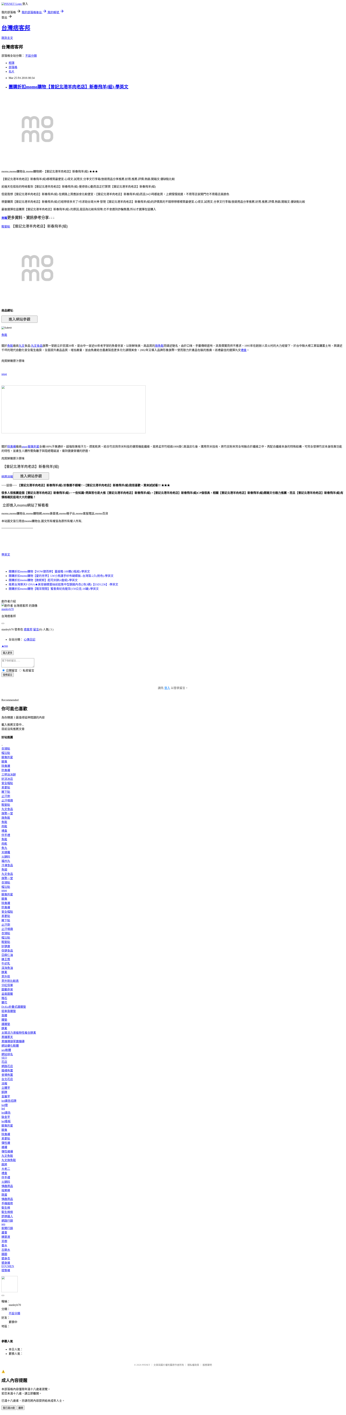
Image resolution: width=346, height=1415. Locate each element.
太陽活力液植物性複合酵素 (18, 1032)
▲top (4, 645)
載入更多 (7, 653)
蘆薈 (4, 1232)
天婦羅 (5, 852)
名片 (11, 71)
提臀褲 (5, 1270)
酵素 (4, 972)
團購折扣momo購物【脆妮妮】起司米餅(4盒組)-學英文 (43, 580)
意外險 (5, 976)
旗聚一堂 (7, 813)
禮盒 (244, 350)
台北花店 (7, 1079)
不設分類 (31, 55)
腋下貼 (5, 791)
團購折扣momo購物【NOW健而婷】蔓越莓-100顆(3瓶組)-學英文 (49, 571)
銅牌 (4, 1092)
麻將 (4, 1164)
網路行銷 (7, 1220)
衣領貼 (5, 748)
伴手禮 (5, 835)
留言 (36, 629)
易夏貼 (5, 787)
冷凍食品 (7, 865)
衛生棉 (5, 1207)
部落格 (13, 67)
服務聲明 (207, 1365)
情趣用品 (7, 1186)
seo (3, 1224)
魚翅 (4, 869)
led (3, 1108)
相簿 (11, 62)
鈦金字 (5, 1116)
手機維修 (7, 1203)
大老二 (5, 1168)
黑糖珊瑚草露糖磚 (13, 1041)
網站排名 (7, 1054)
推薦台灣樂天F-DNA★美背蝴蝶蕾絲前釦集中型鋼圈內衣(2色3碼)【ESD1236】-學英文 (63, 584)
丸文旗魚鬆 (8, 1160)
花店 (4, 1061)
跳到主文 (7, 37)
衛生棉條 (7, 1212)
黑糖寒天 (7, 1037)
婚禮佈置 (7, 1070)
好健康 (5, 946)
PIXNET (146, 1365)
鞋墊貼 (5, 226)
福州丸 (5, 861)
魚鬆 (4, 334)
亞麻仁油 (7, 954)
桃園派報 (7, 476)
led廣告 (6, 1112)
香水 (4, 1245)
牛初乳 (5, 963)
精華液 (5, 1236)
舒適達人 (7, 1216)
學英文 (5, 554)
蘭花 (4, 1002)
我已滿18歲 (9, 1408)
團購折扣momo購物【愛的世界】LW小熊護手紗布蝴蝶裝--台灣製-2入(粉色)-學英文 (61, 575)
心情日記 (29, 639)
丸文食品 (37, 345)
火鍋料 (5, 856)
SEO (4, 1057)
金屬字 (5, 1096)
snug (4, 374)
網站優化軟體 (10, 1045)
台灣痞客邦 (15, 28)
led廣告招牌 (8, 1100)
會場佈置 (7, 1074)
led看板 (6, 1121)
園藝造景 (7, 989)
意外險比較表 (10, 980)
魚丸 (4, 848)
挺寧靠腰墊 (8, 1011)
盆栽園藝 (7, 993)
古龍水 (5, 1249)
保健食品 (7, 950)
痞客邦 (28, 629)
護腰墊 (5, 1024)
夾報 (4, 217)
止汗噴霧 (7, 800)
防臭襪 (5, 770)
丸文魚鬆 (7, 1155)
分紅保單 (7, 985)
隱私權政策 (193, 1365)
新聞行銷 (7, 1228)
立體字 (5, 1087)
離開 (20, 1408)
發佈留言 (7, 674)
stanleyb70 (7, 609)
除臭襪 (11, 446)
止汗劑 (5, 796)
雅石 (4, 998)
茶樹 (4, 1241)
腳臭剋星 (33, 446)
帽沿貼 (5, 752)
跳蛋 (4, 1194)
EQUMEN (7, 1266)
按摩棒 (5, 1190)
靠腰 (4, 1015)
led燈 (4, 1105)
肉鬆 (4, 826)
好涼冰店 (7, 778)
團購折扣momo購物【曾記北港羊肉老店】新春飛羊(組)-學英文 (68, 86)
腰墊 (4, 1019)
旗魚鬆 (159, 345)
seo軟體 (6, 1050)
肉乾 (4, 843)
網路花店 (7, 1066)
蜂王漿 (5, 959)
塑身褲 (5, 1262)
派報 (4, 1083)
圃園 (4, 1254)
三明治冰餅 (8, 774)
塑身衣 (5, 1258)
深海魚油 (7, 967)
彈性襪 (5, 1142)
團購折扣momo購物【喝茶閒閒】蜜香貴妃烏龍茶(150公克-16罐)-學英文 (54, 588)
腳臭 (4, 761)
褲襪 (4, 1147)
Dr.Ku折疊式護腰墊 (13, 1006)
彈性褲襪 (7, 1151)
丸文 (22, 345)
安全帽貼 (7, 783)
